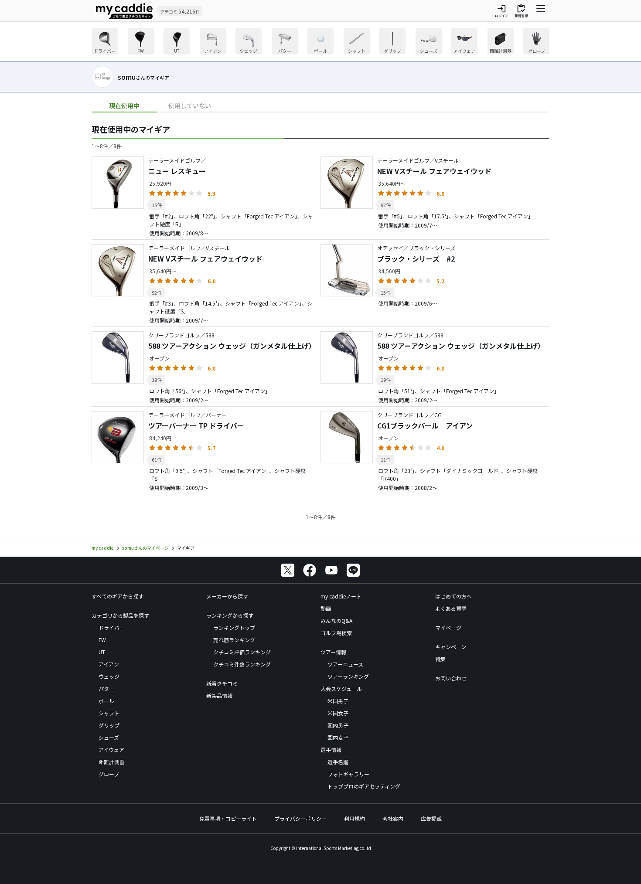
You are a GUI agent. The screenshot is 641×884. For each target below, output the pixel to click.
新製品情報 (219, 695)
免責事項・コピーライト (228, 818)
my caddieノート (340, 596)
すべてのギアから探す (117, 596)
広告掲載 (431, 818)
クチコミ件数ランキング (242, 664)
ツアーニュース (345, 664)
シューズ (109, 737)
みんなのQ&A (336, 620)
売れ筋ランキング (234, 639)
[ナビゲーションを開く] (540, 11)
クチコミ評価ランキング (242, 652)
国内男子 (337, 725)
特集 (440, 659)
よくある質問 (451, 608)
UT (102, 652)
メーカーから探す (227, 596)
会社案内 (392, 818)
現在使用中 (124, 105)
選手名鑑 (337, 761)
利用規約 (354, 818)
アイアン (109, 664)
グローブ (109, 774)
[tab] (124, 105)
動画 (325, 608)
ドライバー (112, 627)
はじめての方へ (453, 596)
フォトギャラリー (348, 774)
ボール (106, 700)
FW (102, 639)
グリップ (109, 725)
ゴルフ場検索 (336, 632)
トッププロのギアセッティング (363, 786)
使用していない (189, 105)
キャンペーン (450, 646)
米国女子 (337, 713)
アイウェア (111, 749)
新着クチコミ (222, 683)
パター (106, 688)
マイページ (448, 627)
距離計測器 (112, 761)
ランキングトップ (234, 627)
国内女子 (337, 737)
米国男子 (337, 700)
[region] (320, 42)
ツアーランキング (348, 676)
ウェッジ (109, 676)
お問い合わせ (451, 678)
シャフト (109, 713)
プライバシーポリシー (300, 818)
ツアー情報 (333, 652)
